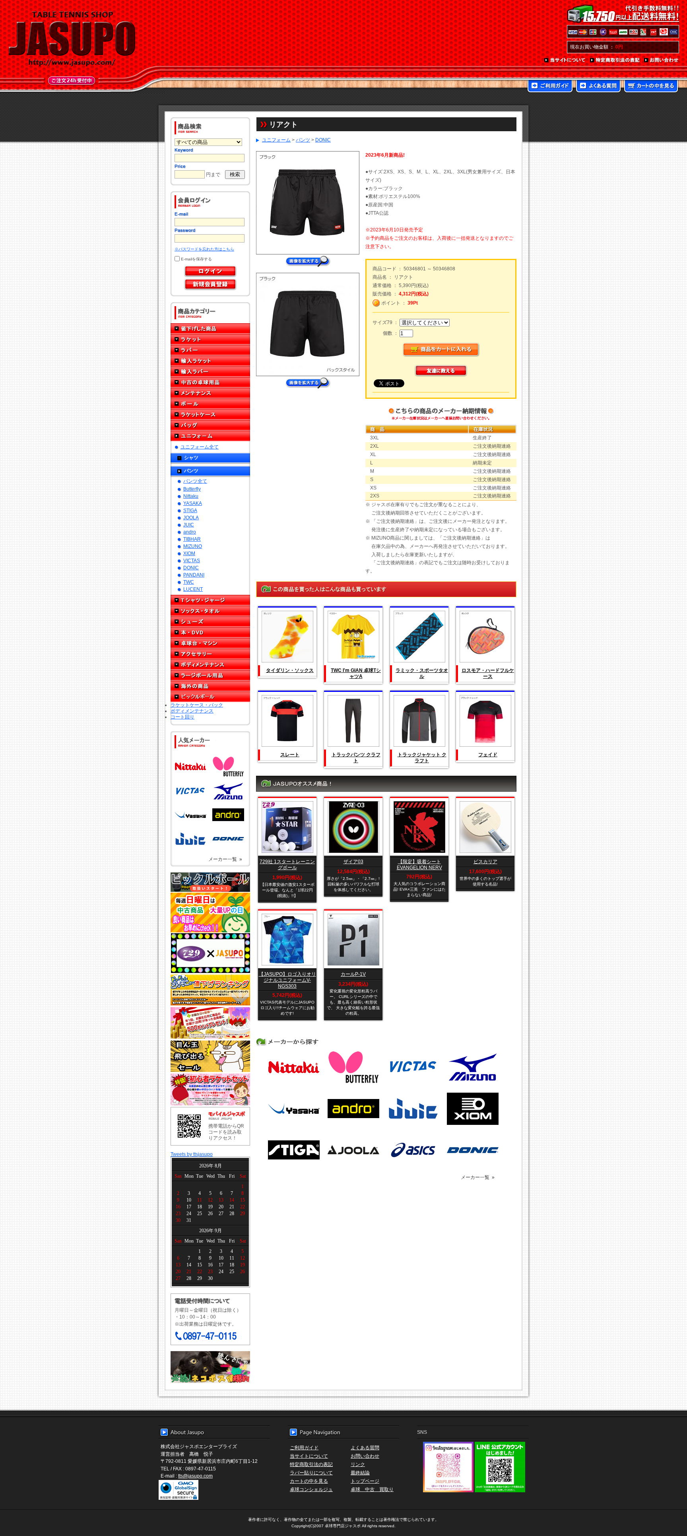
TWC (188, 581)
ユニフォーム (210, 436)
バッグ (210, 425)
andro (189, 531)
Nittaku (190, 496)
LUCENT (193, 589)
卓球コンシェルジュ (311, 1489)
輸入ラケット (210, 360)
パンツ (191, 470)
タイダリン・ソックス (290, 670)
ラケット (210, 339)
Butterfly (192, 488)
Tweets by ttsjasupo (192, 1154)
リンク (358, 1464)
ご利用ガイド (550, 86)
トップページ (365, 1481)
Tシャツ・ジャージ (210, 600)
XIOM (189, 553)
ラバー (210, 350)
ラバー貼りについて (311, 1472)
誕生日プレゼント (210, 1023)
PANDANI (193, 574)
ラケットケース (210, 414)
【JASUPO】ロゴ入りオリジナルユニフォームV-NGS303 (287, 979)
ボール (210, 403)
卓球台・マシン (210, 643)
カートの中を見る (651, 86)
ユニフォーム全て (199, 446)
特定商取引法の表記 (615, 60)
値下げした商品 (210, 328)
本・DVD (210, 632)
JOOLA (191, 517)
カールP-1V (353, 974)
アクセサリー (210, 654)
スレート (289, 754)
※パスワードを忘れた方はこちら (204, 249)
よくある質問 (598, 86)
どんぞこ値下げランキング (210, 990)
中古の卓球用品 (210, 382)
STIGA (190, 510)
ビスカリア (485, 861)
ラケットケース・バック (197, 704)
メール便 (210, 1367)
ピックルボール (210, 696)
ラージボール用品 (210, 675)
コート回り (182, 716)
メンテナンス (210, 393)
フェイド (487, 754)
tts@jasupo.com (195, 1475)
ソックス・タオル (210, 611)
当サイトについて (565, 60)
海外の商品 (210, 686)
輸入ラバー (210, 371)
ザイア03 (353, 861)
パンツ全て (195, 481)
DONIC (191, 567)
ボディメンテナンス (210, 664)
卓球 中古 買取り (372, 1489)
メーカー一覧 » (225, 859)
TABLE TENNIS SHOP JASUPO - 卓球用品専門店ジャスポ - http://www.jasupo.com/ (72, 39)
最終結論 (360, 1472)
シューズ (210, 621)
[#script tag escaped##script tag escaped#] (307, 380)
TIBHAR (192, 539)
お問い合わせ (661, 60)
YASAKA (192, 503)
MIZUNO (192, 546)
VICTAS (191, 560)
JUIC (188, 524)
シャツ (191, 457)
